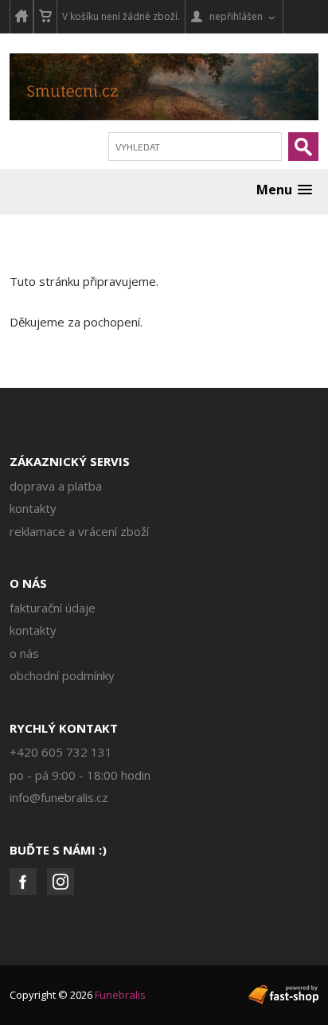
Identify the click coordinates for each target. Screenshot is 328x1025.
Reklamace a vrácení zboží (79, 531)
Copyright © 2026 (78, 995)
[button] (284, 190)
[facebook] (23, 881)
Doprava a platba (56, 486)
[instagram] (60, 881)
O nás (28, 583)
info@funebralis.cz (59, 797)
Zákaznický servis (70, 461)
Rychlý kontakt (64, 728)
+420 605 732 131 (61, 752)
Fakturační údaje (53, 608)
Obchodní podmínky (62, 675)
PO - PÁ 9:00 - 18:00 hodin (80, 775)
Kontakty (33, 508)
